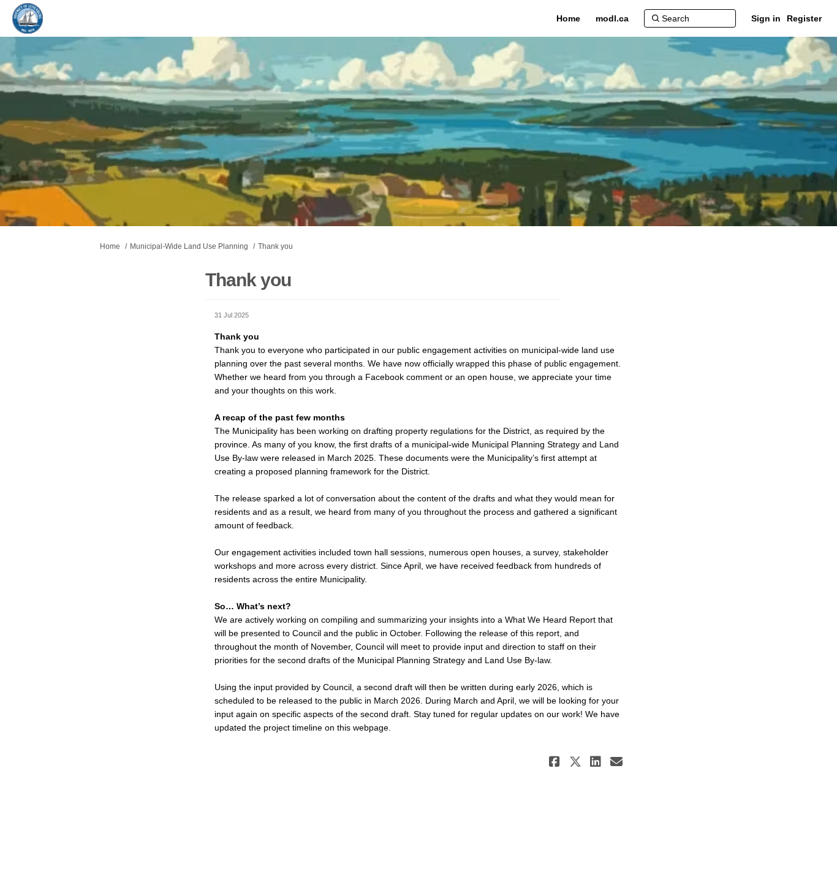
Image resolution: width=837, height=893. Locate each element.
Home (110, 246)
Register (804, 18)
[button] (556, 761)
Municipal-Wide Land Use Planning (189, 246)
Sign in (766, 18)
